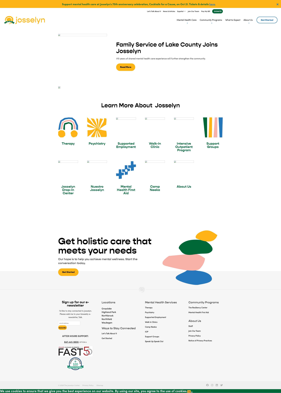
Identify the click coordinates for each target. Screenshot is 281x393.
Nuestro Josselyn (97, 188)
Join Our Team (193, 11)
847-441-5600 (71, 341)
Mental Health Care (186, 19)
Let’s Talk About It (154, 11)
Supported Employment (126, 145)
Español (180, 11)
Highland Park (109, 311)
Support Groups (212, 145)
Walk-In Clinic (155, 145)
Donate (218, 11)
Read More (125, 67)
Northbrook (107, 315)
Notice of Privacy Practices (200, 340)
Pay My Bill (205, 11)
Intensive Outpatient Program (184, 147)
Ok (189, 391)
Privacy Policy (194, 335)
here (212, 4)
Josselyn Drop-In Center (68, 190)
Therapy (68, 144)
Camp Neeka (155, 188)
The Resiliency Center (197, 307)
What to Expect (232, 19)
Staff (190, 326)
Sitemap (99, 385)
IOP (146, 331)
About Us (248, 19)
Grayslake (107, 308)
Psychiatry (97, 144)
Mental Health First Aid (126, 190)
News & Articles (169, 11)
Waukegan (107, 322)
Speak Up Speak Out (154, 341)
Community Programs (211, 19)
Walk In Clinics (151, 322)
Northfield (107, 318)
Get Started (267, 20)
